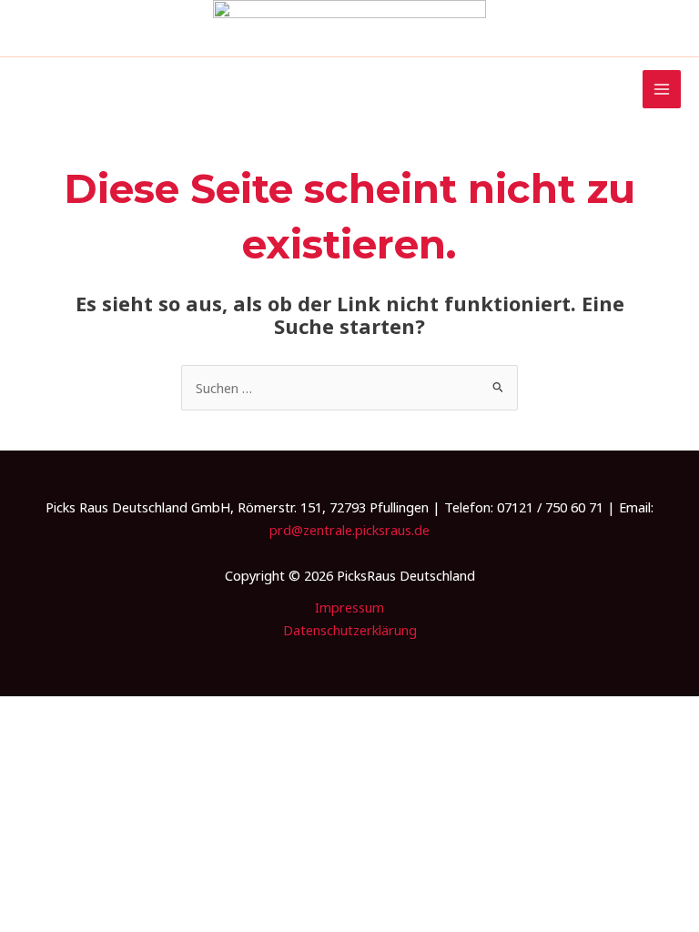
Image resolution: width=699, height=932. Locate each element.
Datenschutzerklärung (350, 630)
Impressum (349, 607)
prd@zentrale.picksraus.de (349, 530)
